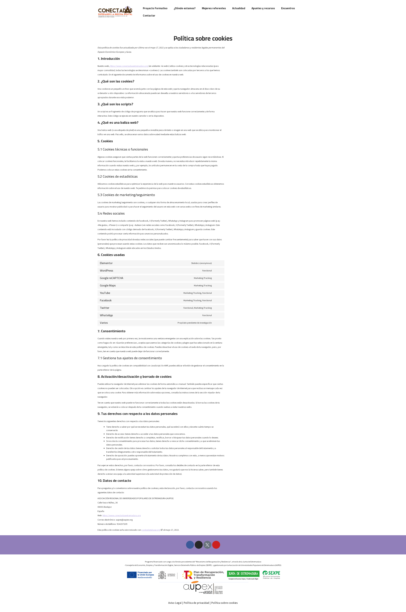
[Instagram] (199, 545)
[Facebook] (190, 545)
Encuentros (288, 8)
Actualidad (238, 8)
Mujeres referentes (214, 8)
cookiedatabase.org (150, 529)
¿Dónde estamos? (185, 8)
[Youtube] (216, 545)
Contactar (149, 15)
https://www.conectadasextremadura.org (129, 66)
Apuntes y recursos (263, 8)
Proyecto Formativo (155, 8)
